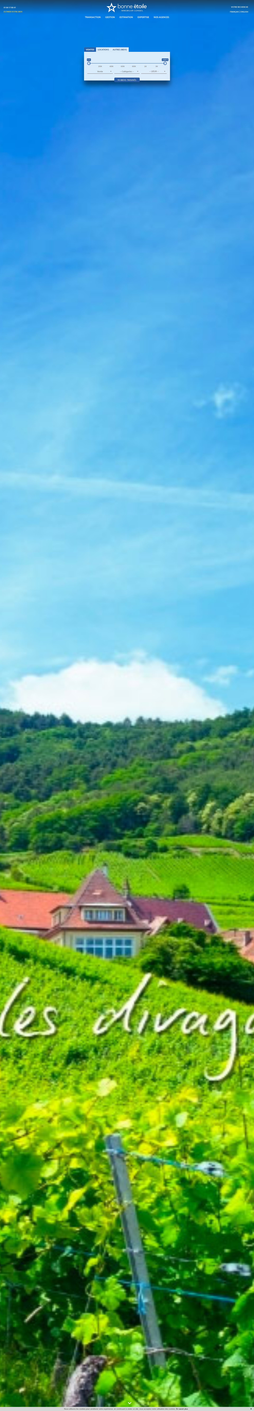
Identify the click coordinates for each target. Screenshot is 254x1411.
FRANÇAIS (234, 12)
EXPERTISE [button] (143, 17)
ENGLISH (244, 12)
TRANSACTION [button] (93, 17)
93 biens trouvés (127, 80)
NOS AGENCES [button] (161, 17)
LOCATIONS (103, 49)
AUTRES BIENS (120, 49)
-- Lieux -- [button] (154, 71)
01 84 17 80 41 (10, 7)
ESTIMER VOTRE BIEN (13, 12)
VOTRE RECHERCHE (239, 7)
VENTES (90, 49)
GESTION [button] (110, 17)
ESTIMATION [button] (126, 17)
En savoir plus (182, 1409)
